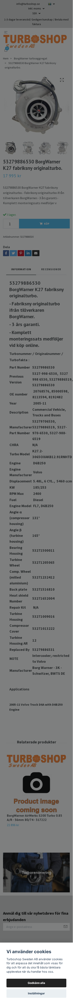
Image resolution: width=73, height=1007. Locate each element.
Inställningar (36, 993)
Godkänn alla (36, 983)
